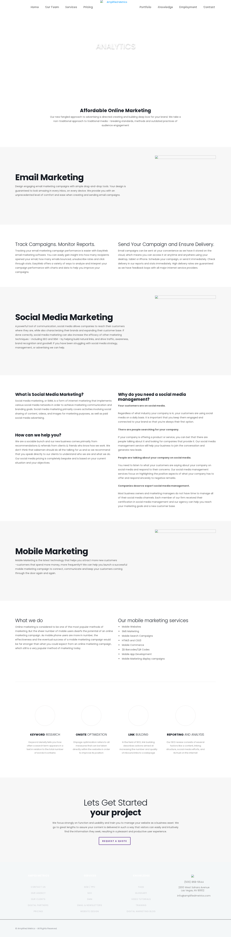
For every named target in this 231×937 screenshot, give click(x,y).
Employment (188, 7)
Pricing (87, 7)
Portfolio (145, 7)
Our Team (52, 7)
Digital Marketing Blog (141, 911)
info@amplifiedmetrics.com (194, 895)
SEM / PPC (89, 887)
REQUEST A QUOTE (114, 841)
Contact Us (38, 887)
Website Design (89, 911)
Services (70, 7)
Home (34, 7)
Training (141, 905)
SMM (89, 899)
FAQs (141, 887)
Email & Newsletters (89, 905)
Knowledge (165, 7)
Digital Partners (38, 905)
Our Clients (38, 899)
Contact (209, 7)
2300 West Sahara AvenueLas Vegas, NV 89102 (194, 889)
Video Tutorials (141, 899)
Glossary (141, 893)
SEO (89, 893)
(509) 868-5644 (194, 882)
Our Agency (38, 893)
